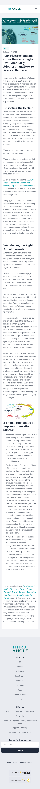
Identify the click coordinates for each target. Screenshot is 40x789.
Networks (20, 716)
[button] (36, 8)
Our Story (20, 685)
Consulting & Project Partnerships (20, 711)
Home (20, 662)
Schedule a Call (20, 695)
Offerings (20, 671)
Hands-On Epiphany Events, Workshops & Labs (20, 722)
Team (20, 690)
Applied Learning (20, 728)
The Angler (20, 667)
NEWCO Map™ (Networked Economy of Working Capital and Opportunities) (18, 183)
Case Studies (20, 676)
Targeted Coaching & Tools (20, 732)
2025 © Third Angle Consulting (20, 762)
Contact (20, 699)
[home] (12, 8)
